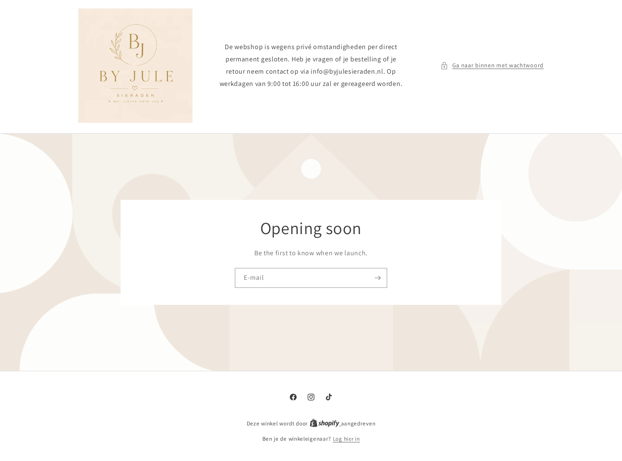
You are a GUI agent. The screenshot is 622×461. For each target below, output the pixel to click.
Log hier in (346, 438)
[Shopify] (325, 423)
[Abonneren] (377, 278)
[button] (492, 65)
